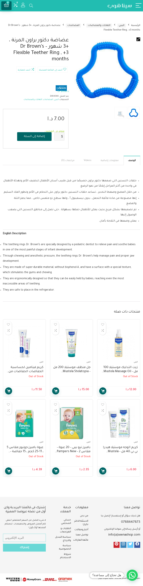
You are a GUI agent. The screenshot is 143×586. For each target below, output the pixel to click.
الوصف (132, 160)
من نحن (84, 516)
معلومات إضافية (110, 160)
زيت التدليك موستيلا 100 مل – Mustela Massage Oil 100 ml (120, 371)
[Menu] (138, 6)
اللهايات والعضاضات (99, 25)
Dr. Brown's (63, 91)
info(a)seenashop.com (124, 535)
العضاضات (73, 25)
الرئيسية (135, 25)
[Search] (31, 6)
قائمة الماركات (80, 540)
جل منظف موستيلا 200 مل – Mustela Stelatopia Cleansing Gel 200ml (71, 371)
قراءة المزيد (102, 390)
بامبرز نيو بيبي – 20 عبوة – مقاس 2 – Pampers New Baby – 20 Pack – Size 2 (73, 451)
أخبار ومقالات (81, 529)
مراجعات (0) (67, 160)
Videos (87, 160)
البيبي (121, 25)
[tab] (132, 160)
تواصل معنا (82, 535)
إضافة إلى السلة (34, 136)
